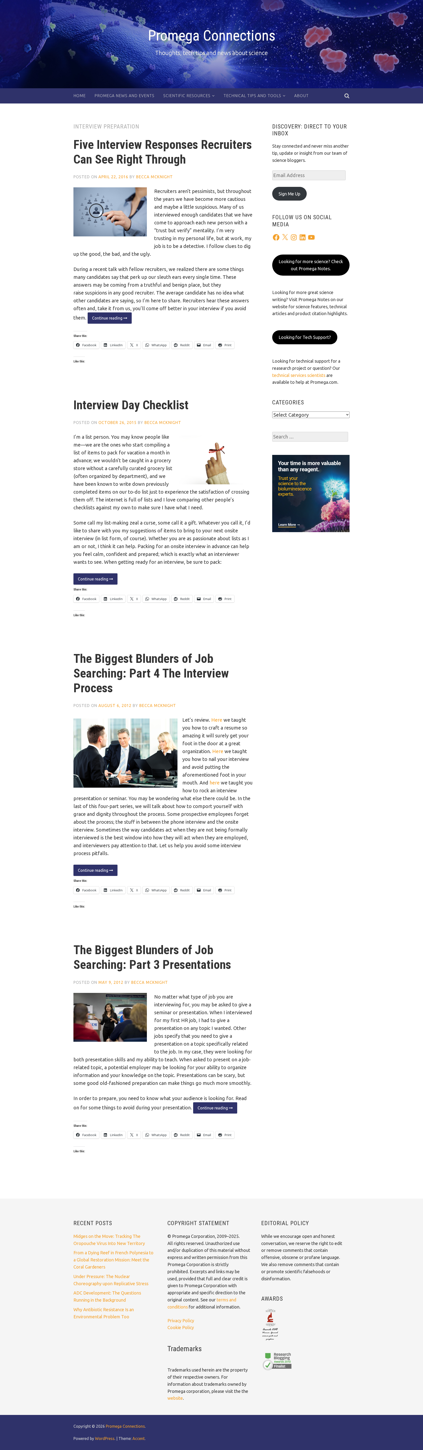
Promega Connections (211, 35)
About (301, 95)
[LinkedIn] (302, 237)
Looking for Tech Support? (305, 337)
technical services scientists (298, 375)
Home (79, 95)
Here (216, 720)
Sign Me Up (289, 193)
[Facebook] (276, 237)
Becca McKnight (154, 177)
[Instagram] (294, 237)
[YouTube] (311, 237)
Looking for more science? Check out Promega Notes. (311, 265)
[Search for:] (310, 436)
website (175, 1398)
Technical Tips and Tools (252, 95)
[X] (285, 237)
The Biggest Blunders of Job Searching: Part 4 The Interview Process (151, 673)
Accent (138, 1438)
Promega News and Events (124, 95)
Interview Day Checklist (130, 405)
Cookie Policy (180, 1327)
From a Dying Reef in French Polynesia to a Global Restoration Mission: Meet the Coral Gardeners (113, 1259)
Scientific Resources (187, 95)
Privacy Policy (180, 1320)
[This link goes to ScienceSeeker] (270, 1340)
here (215, 782)
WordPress (105, 1438)
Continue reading (105, 320)
